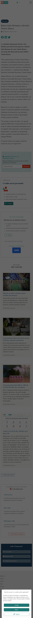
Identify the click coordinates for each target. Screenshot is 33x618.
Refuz (16, 609)
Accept (16, 605)
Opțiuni (17, 614)
